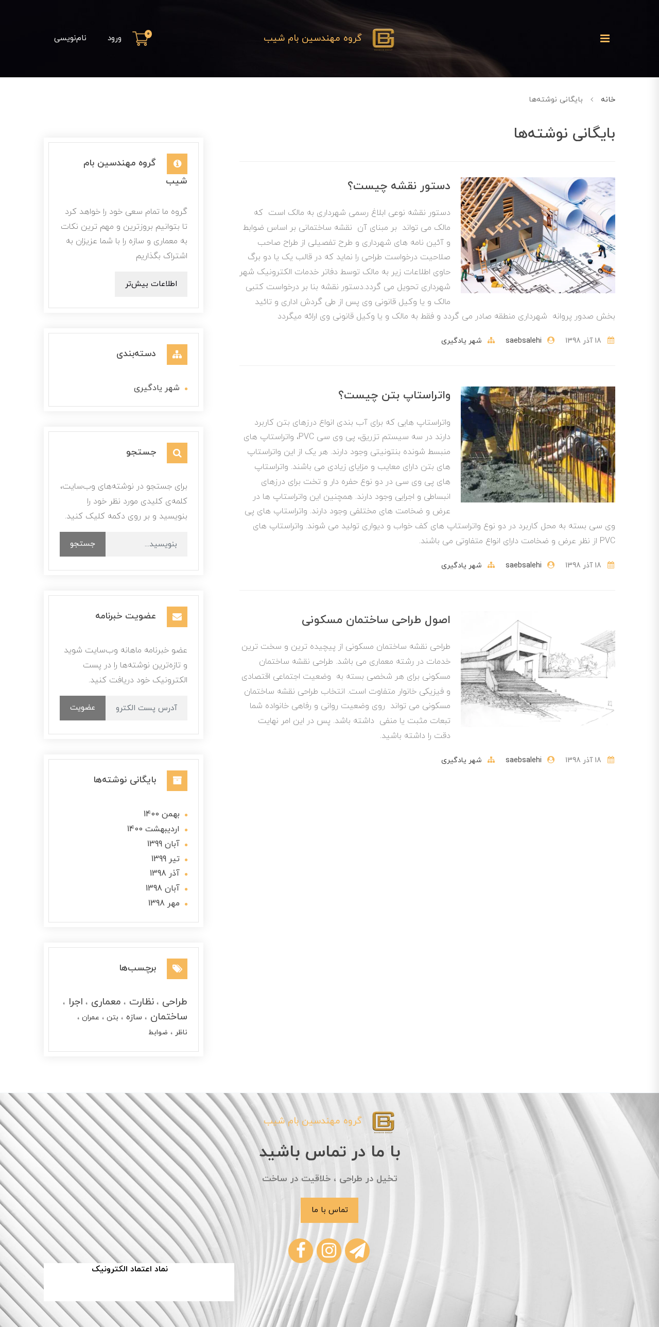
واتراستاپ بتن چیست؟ (394, 396)
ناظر (180, 1032)
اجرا (74, 1002)
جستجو (82, 543)
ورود (115, 38)
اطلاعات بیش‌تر (151, 284)
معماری (104, 1002)
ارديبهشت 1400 (153, 829)
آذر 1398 (165, 873)
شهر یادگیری (461, 341)
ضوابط (158, 1032)
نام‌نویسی (70, 38)
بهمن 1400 (162, 814)
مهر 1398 (164, 903)
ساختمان (167, 1017)
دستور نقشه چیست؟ (399, 186)
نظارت (140, 1002)
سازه (133, 1017)
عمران (89, 1017)
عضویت (82, 707)
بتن (111, 1017)
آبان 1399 (163, 844)
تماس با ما (329, 1210)
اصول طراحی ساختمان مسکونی (376, 620)
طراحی (173, 1002)
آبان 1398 (163, 888)
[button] (142, 38)
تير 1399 (165, 859)
